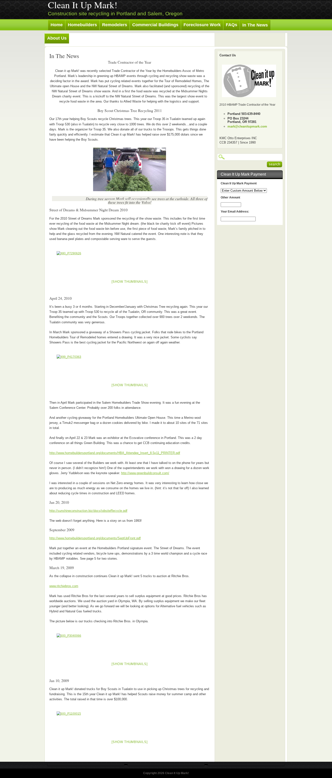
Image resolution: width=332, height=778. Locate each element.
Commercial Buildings (155, 24)
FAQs (231, 24)
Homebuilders (82, 24)
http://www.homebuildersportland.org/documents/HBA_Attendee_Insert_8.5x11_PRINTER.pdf (114, 453)
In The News (255, 25)
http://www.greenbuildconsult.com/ (145, 473)
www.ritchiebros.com (63, 586)
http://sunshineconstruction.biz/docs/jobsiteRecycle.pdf (88, 511)
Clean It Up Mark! (82, 5)
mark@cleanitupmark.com (247, 126)
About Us (57, 38)
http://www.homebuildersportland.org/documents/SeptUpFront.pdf (95, 538)
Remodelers (114, 24)
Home (57, 24)
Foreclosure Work (202, 24)
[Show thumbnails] (130, 281)
